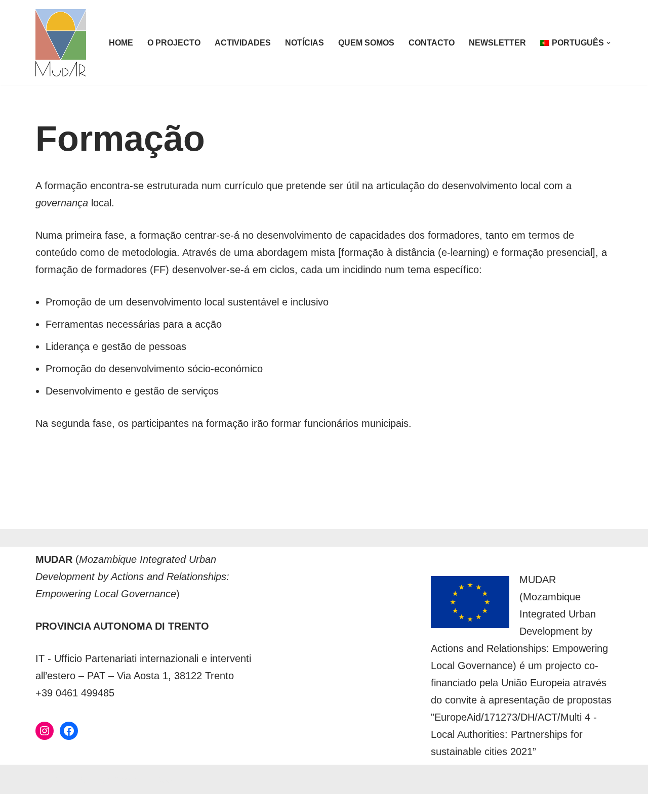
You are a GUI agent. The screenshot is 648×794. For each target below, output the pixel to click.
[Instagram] (44, 731)
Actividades (243, 42)
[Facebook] (69, 731)
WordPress (147, 779)
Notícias (304, 42)
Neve (47, 779)
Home (121, 42)
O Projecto (173, 42)
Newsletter (497, 42)
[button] (608, 43)
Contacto (432, 42)
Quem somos (366, 42)
